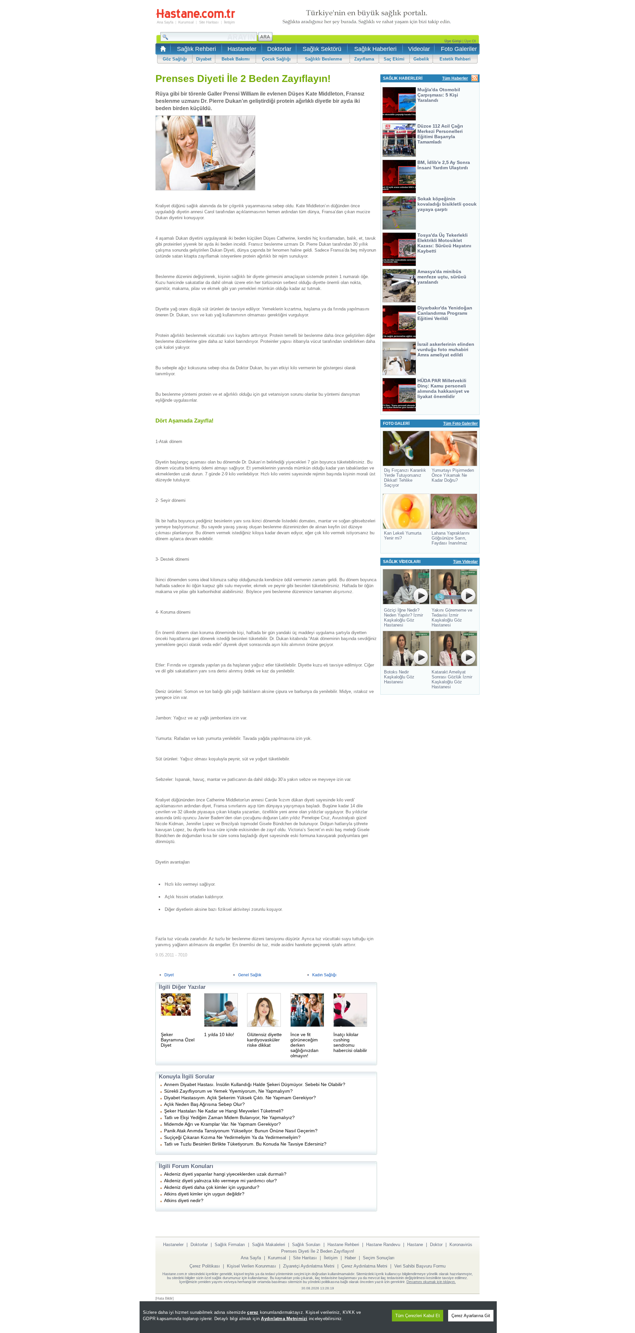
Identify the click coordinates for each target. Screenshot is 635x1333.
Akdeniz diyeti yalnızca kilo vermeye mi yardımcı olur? (220, 1180)
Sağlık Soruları (306, 1244)
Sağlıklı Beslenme (323, 59)
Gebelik (421, 59)
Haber (350, 1257)
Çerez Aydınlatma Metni (364, 1266)
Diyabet (203, 59)
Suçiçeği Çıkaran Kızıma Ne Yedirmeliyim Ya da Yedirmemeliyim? (232, 1137)
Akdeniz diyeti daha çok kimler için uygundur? (211, 1187)
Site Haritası (209, 22)
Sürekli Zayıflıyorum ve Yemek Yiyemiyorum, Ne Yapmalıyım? (228, 1091)
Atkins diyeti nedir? (183, 1200)
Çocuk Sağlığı (276, 59)
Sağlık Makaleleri (268, 1244)
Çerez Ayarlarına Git (470, 1315)
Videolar (419, 49)
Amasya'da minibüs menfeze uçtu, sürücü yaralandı (441, 277)
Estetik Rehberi (455, 59)
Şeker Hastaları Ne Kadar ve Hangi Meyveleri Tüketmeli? (223, 1110)
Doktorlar (279, 49)
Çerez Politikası (205, 1266)
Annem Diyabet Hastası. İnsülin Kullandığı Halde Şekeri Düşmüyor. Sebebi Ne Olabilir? (254, 1084)
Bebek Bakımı (236, 59)
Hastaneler (242, 49)
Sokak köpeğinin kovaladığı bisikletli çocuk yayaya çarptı (447, 204)
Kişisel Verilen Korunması (251, 1266)
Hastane (415, 1244)
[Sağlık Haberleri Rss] (474, 78)
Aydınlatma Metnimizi (284, 1318)
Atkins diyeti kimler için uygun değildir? (204, 1193)
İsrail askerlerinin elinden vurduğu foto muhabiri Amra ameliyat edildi (445, 349)
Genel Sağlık (249, 975)
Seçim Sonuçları (379, 1257)
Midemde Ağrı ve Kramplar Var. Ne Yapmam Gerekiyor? (222, 1124)
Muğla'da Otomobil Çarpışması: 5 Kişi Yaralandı (438, 95)
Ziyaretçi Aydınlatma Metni (308, 1266)
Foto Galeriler (459, 49)
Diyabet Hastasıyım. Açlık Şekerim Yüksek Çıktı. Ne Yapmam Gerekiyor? (240, 1097)
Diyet (169, 975)
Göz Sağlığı (175, 59)
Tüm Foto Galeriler (460, 423)
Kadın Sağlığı (324, 975)
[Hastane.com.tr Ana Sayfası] (162, 50)
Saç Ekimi (394, 59)
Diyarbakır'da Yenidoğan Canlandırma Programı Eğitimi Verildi (444, 313)
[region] (318, 1317)
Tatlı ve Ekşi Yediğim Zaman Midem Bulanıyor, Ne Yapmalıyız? (229, 1117)
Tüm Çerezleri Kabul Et (417, 1315)
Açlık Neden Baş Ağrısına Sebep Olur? (204, 1104)
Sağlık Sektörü (322, 49)
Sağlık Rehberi (196, 49)
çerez (252, 1312)
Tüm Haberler (455, 78)
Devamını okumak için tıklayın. (431, 1282)
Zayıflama (364, 59)
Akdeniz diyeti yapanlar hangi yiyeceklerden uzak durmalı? (225, 1174)
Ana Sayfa (165, 22)
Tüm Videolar (465, 561)
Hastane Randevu (383, 1244)
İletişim (229, 22)
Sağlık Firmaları (230, 1244)
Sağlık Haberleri (375, 49)
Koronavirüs (460, 1244)
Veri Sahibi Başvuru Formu (419, 1266)
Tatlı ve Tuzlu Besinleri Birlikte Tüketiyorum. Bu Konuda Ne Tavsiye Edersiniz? (245, 1144)
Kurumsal (185, 22)
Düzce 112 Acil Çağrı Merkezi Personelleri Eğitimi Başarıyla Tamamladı (440, 133)
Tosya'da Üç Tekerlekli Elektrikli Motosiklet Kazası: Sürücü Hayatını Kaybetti (444, 243)
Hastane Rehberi (343, 1244)
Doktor (436, 1244)
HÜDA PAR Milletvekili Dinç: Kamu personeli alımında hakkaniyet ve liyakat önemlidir (443, 388)
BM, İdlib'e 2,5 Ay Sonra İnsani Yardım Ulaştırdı (443, 165)
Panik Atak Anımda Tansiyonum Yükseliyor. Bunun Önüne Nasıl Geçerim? (241, 1130)
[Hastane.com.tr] (195, 17)
